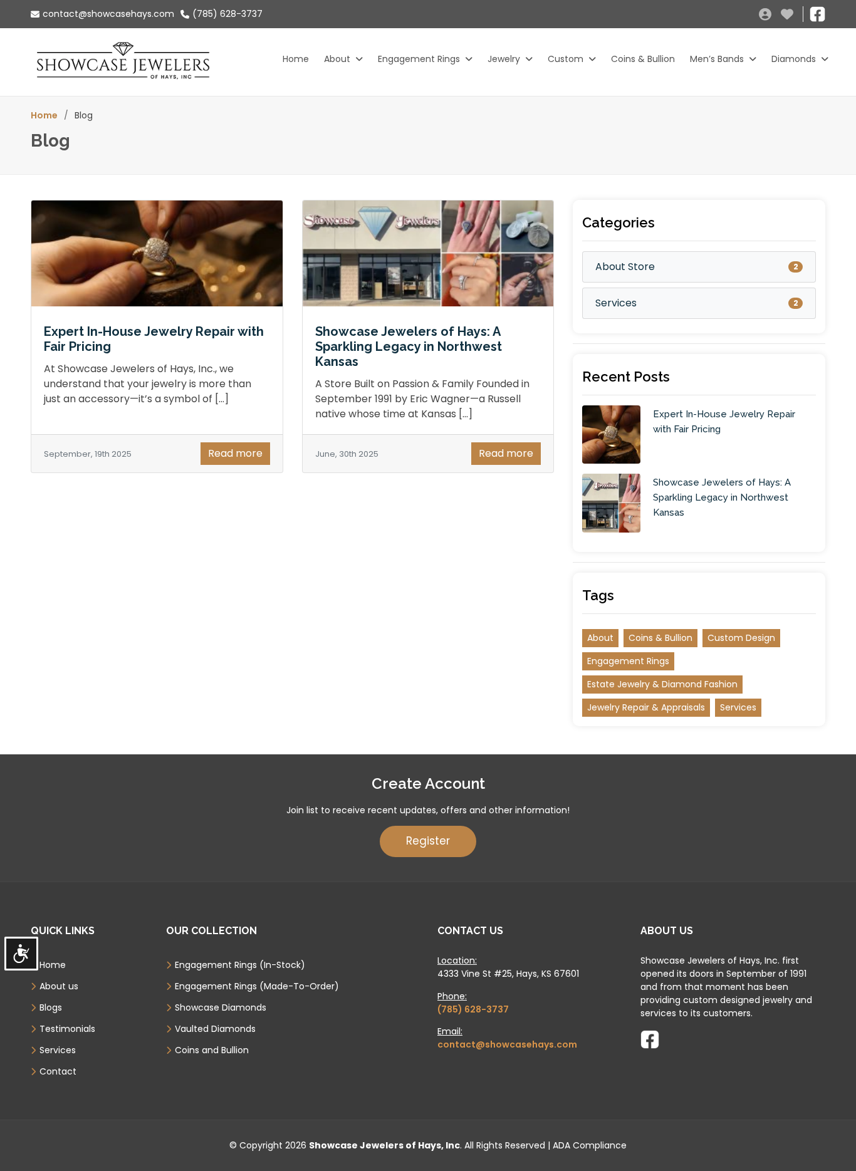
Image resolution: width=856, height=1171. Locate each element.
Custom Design (741, 638)
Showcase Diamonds (220, 1007)
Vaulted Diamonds (215, 1028)
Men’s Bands (717, 59)
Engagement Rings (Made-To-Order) (257, 986)
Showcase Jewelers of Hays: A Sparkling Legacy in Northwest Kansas (408, 346)
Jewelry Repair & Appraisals (646, 707)
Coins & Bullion (643, 59)
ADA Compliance (590, 1145)
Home (296, 59)
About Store (625, 266)
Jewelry (504, 59)
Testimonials (67, 1028)
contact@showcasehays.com (108, 14)
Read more (235, 453)
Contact (57, 1071)
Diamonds (793, 59)
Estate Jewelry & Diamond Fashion (662, 684)
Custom (565, 59)
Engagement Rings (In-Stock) (240, 964)
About (337, 59)
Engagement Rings (419, 59)
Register (428, 840)
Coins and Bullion (212, 1050)
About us (58, 986)
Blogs (50, 1007)
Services (616, 303)
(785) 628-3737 (227, 14)
